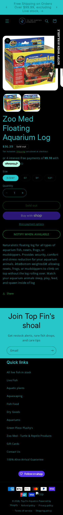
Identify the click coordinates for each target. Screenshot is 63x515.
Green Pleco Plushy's (20, 427)
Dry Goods (13, 412)
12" (52, 178)
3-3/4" (12, 178)
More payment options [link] (31, 224)
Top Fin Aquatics (29, 501)
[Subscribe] (52, 350)
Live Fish (12, 380)
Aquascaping (15, 396)
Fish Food (13, 404)
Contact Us (13, 451)
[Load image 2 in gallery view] (31, 103)
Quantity (8, 185)
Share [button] (10, 293)
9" (39, 178)
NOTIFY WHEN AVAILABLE (31, 234)
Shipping (20, 151)
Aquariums (13, 419)
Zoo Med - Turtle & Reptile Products (29, 435)
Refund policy (28, 505)
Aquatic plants (16, 388)
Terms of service (23, 510)
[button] (7, 21)
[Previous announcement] (6, 7)
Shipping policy (44, 510)
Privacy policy (46, 505)
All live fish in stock (19, 372)
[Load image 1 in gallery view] (12, 103)
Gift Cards (13, 443)
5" (27, 178)
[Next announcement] (56, 7)
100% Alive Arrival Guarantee (25, 459)
